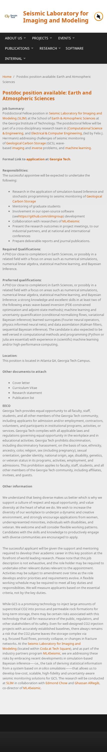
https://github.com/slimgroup (40, 216)
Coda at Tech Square (55, 648)
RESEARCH (48, 48)
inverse (37, 148)
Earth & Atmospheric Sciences (73, 118)
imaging (18, 148)
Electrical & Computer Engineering (56, 133)
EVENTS (64, 38)
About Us (13, 38)
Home (6, 76)
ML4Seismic (71, 221)
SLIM (22, 118)
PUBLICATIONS (17, 48)
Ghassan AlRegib (87, 683)
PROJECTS (40, 38)
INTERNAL (13, 58)
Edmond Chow (56, 683)
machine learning (78, 148)
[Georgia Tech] (11, 16)
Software (75, 48)
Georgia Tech (60, 159)
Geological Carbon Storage (26, 143)
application (35, 159)
